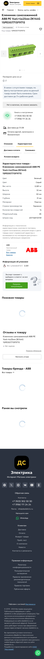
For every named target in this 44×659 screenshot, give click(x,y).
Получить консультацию (16, 285)
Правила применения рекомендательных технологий (22, 579)
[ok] (38, 485)
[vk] (25, 485)
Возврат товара (22, 537)
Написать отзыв (22, 357)
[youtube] (31, 485)
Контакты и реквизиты (22, 551)
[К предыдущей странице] (3, 10)
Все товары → (8, 372)
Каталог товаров (30, 3)
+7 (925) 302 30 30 (23, 116)
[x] (11, 485)
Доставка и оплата (12, 150)
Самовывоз (30, 150)
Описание (8, 144)
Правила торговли (22, 585)
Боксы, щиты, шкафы (27, 10)
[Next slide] (40, 53)
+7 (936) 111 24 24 (22, 118)
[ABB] (30, 250)
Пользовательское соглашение (22, 572)
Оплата (22, 533)
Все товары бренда (11, 253)
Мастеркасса (30, 604)
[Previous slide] (4, 53)
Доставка (22, 529)
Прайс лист (22, 540)
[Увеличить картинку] (22, 50)
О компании (22, 544)
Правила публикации (33, 351)
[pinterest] (4, 485)
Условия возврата (11, 157)
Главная (10, 10)
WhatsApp (24, 518)
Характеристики (25, 144)
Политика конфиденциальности (22, 566)
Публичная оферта (22, 589)
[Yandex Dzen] (18, 485)
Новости (22, 547)
